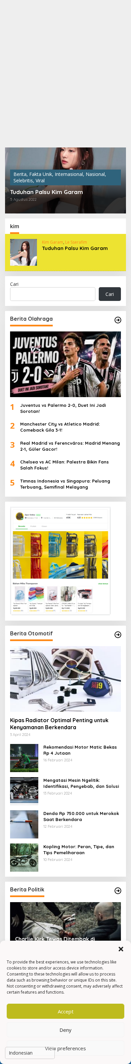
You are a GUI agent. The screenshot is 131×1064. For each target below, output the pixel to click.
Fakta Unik (40, 174)
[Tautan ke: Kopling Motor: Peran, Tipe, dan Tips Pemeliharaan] (24, 857)
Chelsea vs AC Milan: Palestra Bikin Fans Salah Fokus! (64, 465)
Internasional (69, 174)
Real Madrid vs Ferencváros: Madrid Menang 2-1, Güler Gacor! (70, 446)
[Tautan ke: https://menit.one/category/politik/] (118, 891)
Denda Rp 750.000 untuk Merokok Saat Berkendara (81, 816)
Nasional (95, 174)
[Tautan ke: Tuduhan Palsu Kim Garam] (23, 252)
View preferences (65, 1048)
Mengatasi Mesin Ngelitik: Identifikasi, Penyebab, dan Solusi (81, 783)
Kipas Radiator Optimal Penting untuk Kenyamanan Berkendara (59, 724)
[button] (121, 949)
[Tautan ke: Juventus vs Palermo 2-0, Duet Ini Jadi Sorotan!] (65, 364)
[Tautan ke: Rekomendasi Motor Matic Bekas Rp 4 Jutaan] (24, 757)
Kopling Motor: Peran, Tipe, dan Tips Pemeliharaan (78, 849)
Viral (40, 180)
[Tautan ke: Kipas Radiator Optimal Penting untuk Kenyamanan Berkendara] (65, 679)
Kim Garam (52, 242)
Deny (65, 1029)
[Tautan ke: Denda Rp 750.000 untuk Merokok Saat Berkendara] (24, 824)
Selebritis (23, 180)
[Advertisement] (65, 73)
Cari (14, 284)
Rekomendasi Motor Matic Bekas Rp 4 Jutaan (80, 750)
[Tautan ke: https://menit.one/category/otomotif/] (118, 635)
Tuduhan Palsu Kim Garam (46, 192)
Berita (20, 174)
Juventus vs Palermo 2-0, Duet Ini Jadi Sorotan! (63, 408)
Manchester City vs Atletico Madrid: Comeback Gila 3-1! (60, 427)
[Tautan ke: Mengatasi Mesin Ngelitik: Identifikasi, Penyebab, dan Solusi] (24, 791)
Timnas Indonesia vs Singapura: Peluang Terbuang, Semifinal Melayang (65, 484)
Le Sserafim (76, 242)
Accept (66, 1011)
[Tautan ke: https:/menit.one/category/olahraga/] (118, 320)
